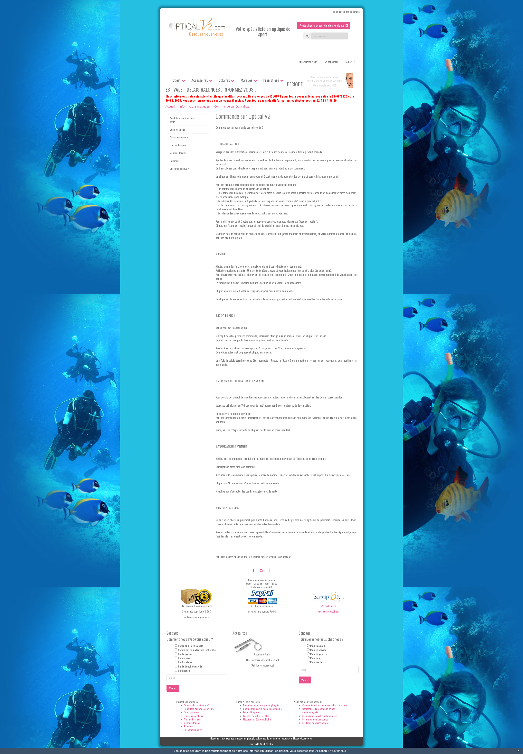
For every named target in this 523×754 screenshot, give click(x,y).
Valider (173, 688)
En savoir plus (337, 750)
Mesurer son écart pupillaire (257, 719)
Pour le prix (316, 658)
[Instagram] (261, 570)
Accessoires (199, 80)
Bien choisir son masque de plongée (261, 705)
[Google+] (269, 570)
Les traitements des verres (315, 719)
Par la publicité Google (190, 645)
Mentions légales (178, 153)
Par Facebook (185, 662)
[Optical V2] (197, 30)
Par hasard (184, 670)
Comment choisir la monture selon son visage (324, 705)
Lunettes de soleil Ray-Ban (256, 716)
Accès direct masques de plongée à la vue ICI (324, 25)
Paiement (174, 161)
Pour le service (318, 650)
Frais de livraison (178, 145)
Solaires (224, 80)
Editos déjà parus (251, 712)
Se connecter (331, 61)
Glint (271, 744)
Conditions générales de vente (182, 120)
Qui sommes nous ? (179, 168)
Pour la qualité (318, 654)
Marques (246, 80)
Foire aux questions (179, 137)
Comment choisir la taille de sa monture (263, 708)
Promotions (271, 80)
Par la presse (185, 654)
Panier (350, 61)
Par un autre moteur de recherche (197, 650)
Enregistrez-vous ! (308, 61)
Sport (177, 80)
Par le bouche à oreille (190, 666)
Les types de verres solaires (316, 723)
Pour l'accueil (317, 645)
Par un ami (184, 658)
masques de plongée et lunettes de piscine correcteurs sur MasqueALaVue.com (274, 738)
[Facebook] (253, 570)
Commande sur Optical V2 (197, 705)
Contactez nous (177, 129)
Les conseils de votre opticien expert (320, 716)
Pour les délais (318, 662)
